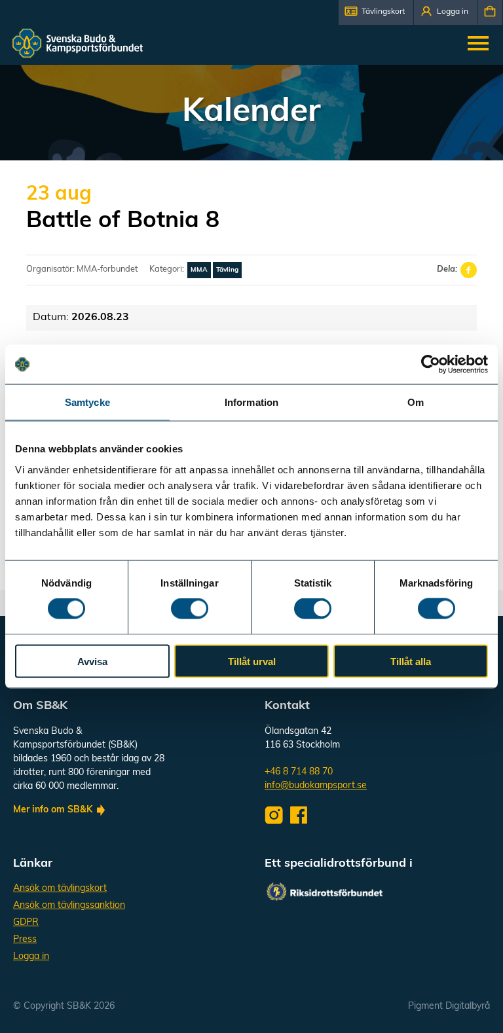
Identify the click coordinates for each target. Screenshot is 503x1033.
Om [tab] (415, 402)
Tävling (227, 270)
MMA (199, 270)
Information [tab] (251, 402)
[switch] (189, 608)
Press (25, 940)
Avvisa (92, 660)
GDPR (26, 923)
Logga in (31, 957)
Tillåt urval (252, 660)
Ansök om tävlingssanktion (69, 906)
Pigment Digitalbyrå (449, 1006)
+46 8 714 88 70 (299, 772)
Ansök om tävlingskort (60, 889)
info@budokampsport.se (316, 786)
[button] (376, 12)
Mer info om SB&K (52, 810)
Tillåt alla (410, 660)
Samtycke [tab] (87, 402)
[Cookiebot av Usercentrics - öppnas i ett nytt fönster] (430, 364)
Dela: (447, 269)
